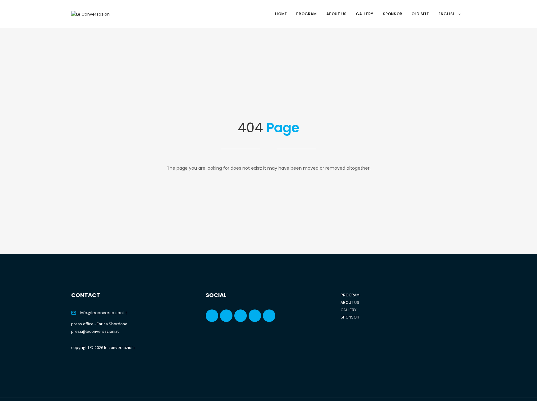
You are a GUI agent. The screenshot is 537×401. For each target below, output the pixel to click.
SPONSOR (350, 317)
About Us (336, 14)
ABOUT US (350, 302)
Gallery (364, 14)
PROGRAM (350, 295)
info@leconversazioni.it (103, 313)
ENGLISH (447, 14)
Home (281, 14)
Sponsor (392, 14)
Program (306, 14)
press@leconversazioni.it (95, 331)
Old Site (420, 14)
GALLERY (348, 310)
